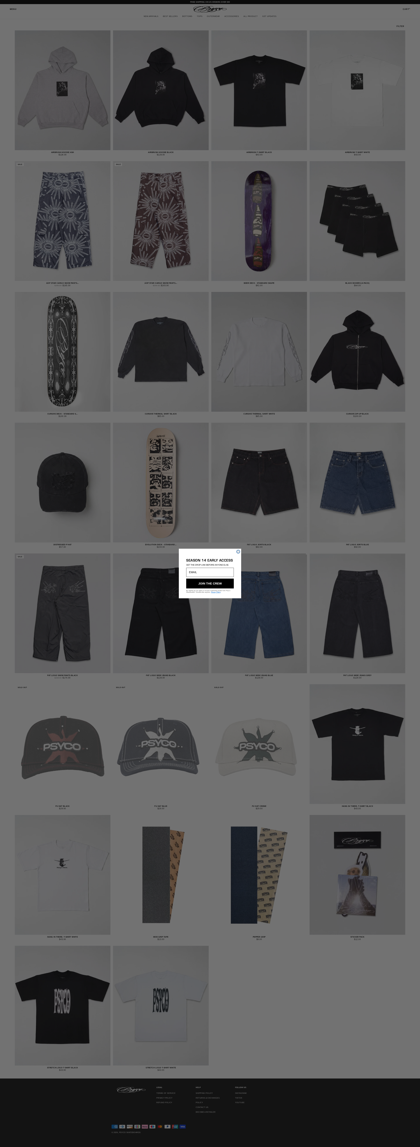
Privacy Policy (216, 592)
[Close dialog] (238, 551)
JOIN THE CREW (210, 583)
